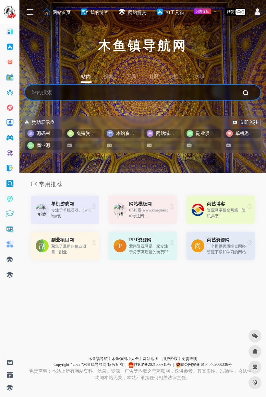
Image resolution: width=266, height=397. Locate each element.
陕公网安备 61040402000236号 (206, 364)
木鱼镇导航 (98, 358)
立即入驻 (249, 122)
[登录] (257, 12)
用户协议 (170, 358)
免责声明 (189, 358)
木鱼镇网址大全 (125, 358)
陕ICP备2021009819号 (152, 364)
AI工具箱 (174, 12)
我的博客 (98, 12)
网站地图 (150, 358)
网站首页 (61, 12)
